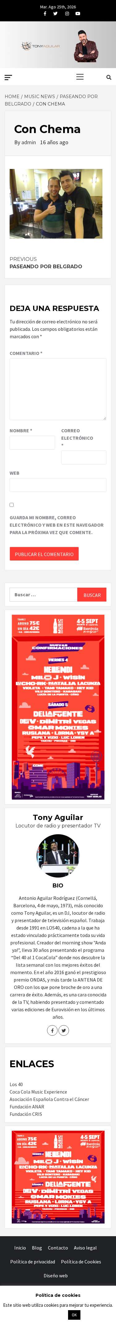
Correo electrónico (76, 437)
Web (14, 473)
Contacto (58, 1248)
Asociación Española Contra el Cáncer (49, 1099)
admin (29, 142)
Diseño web (56, 1275)
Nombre (21, 430)
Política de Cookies (81, 1261)
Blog (37, 1248)
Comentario (26, 353)
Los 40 (16, 1084)
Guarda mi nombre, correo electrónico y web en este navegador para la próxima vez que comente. (57, 524)
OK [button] (74, 1315)
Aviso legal (85, 1248)
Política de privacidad (32, 1261)
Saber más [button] (50, 1315)
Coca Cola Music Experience (38, 1092)
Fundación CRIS (26, 1114)
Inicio (20, 1248)
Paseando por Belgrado (46, 263)
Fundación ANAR (27, 1106)
